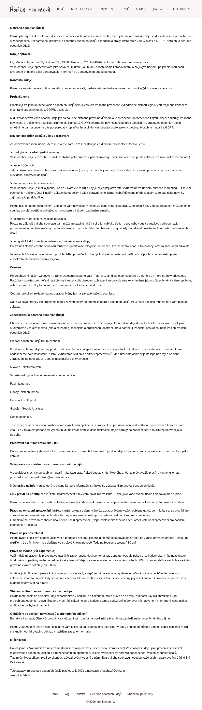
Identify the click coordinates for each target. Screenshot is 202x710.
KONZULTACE (108, 9)
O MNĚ (125, 9)
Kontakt (80, 694)
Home (54, 694)
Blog (66, 694)
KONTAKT (141, 9)
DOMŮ (60, 9)
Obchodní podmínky (140, 694)
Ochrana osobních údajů (106, 694)
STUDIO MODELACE (182, 9)
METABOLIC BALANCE (82, 9)
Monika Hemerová (30, 9)
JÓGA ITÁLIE (159, 9)
